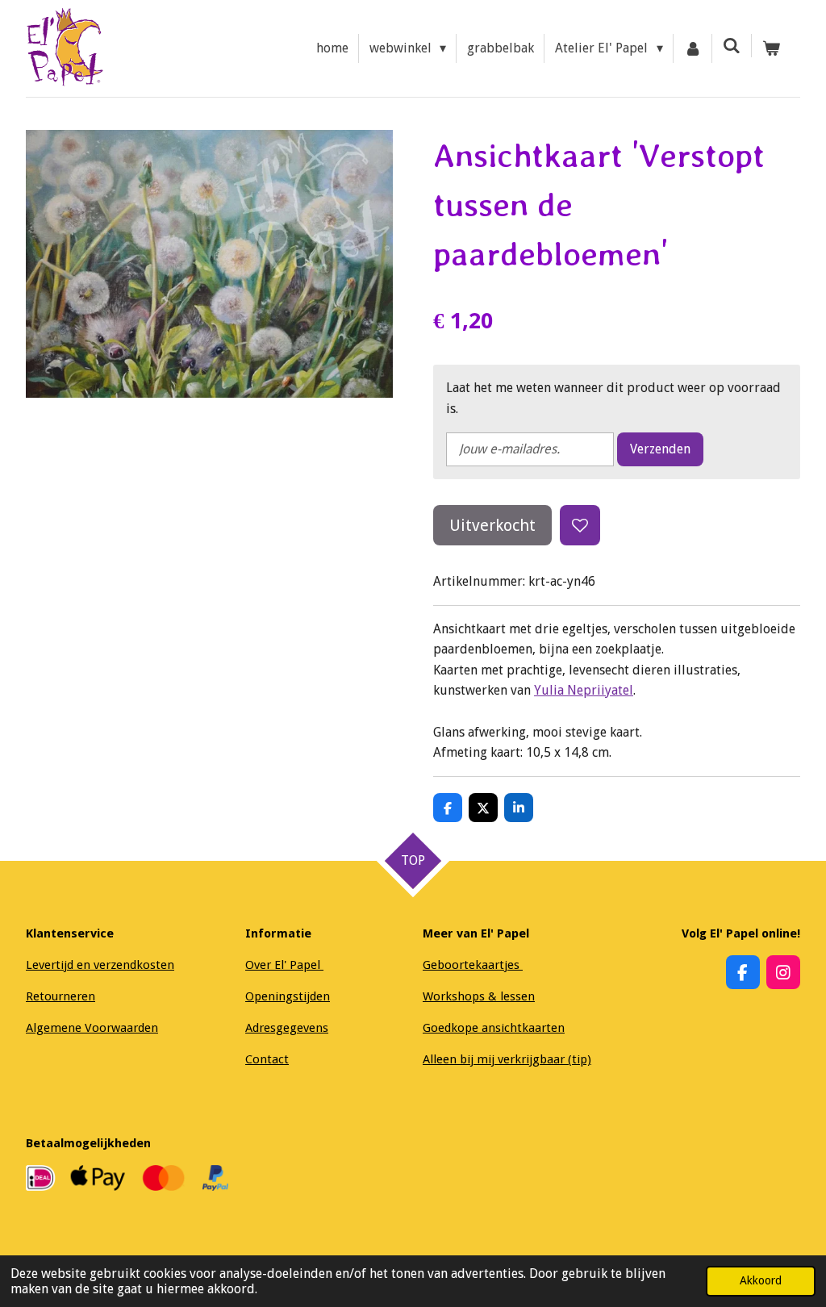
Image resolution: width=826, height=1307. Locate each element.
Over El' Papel (284, 965)
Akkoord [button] (761, 1280)
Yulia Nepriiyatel (583, 690)
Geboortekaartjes (473, 965)
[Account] (693, 48)
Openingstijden (287, 996)
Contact (267, 1059)
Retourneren (60, 996)
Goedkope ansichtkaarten (494, 1028)
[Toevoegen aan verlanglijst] (580, 525)
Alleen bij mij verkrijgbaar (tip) (507, 1059)
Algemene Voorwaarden (92, 1028)
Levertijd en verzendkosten (100, 965)
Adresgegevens (286, 1028)
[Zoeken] (731, 45)
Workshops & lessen (479, 996)
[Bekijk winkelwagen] (771, 48)
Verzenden (660, 449)
